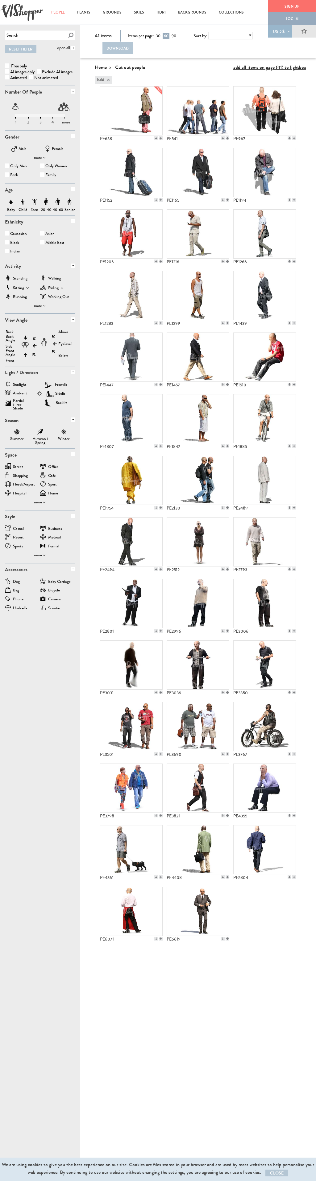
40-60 (58, 202)
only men (18, 166)
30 (158, 36)
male (23, 149)
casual (18, 529)
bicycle (54, 590)
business (55, 529)
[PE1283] (131, 295)
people (58, 12)
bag (16, 590)
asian (50, 234)
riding (53, 288)
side (9, 347)
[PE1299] (198, 295)
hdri (161, 12)
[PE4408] (198, 849)
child (23, 202)
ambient (20, 393)
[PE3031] (131, 665)
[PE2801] (131, 603)
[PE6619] (198, 911)
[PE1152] (131, 172)
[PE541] (198, 110)
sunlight (20, 385)
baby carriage (59, 582)
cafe (52, 476)
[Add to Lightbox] (161, 138)
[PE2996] (198, 603)
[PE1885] (264, 418)
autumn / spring (40, 432)
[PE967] (264, 110)
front (10, 361)
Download (117, 48)
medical (54, 537)
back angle (10, 339)
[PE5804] (264, 849)
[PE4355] (264, 788)
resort (18, 537)
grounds (112, 12)
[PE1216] (198, 234)
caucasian (18, 234)
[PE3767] (264, 726)
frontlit (61, 384)
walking (54, 278)
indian (15, 251)
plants (83, 12)
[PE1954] (131, 480)
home (53, 493)
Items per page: (141, 36)
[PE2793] (264, 541)
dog (16, 582)
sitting (18, 288)
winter (63, 432)
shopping (20, 476)
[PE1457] (198, 357)
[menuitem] (58, 12)
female (58, 149)
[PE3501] (131, 726)
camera (54, 599)
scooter (54, 608)
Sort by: (200, 36)
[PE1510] (264, 357)
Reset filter (20, 49)
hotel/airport (24, 484)
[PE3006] (264, 603)
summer (16, 432)
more (38, 157)
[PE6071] (131, 911)
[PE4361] (131, 849)
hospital (20, 493)
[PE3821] (198, 788)
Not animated (46, 78)
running (20, 297)
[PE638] (131, 110)
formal (53, 546)
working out (58, 297)
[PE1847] (198, 418)
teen (34, 202)
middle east (54, 243)
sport (52, 484)
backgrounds (192, 12)
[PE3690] (198, 726)
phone (18, 599)
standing (20, 278)
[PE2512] (198, 541)
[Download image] (156, 138)
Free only (18, 66)
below (63, 356)
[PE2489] (264, 480)
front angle (10, 353)
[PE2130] (198, 480)
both (14, 175)
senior (69, 202)
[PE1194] (264, 172)
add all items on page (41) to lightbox (269, 67)
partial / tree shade (18, 402)
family (50, 175)
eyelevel (65, 344)
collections (231, 12)
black (14, 243)
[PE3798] (131, 788)
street (18, 467)
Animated (18, 78)
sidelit (60, 393)
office (53, 467)
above (63, 332)
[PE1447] (131, 357)
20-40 (46, 202)
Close (277, 1173)
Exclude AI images (57, 72)
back (10, 332)
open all (63, 48)
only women (56, 166)
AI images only (22, 72)
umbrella (20, 608)
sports (18, 546)
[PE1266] (264, 234)
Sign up (292, 6)
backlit (61, 402)
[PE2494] (131, 541)
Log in (292, 19)
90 (174, 36)
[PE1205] (131, 234)
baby (11, 202)
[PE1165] (198, 172)
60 (166, 36)
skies (139, 12)
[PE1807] (131, 418)
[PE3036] (198, 665)
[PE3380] (264, 665)
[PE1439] (264, 295)
